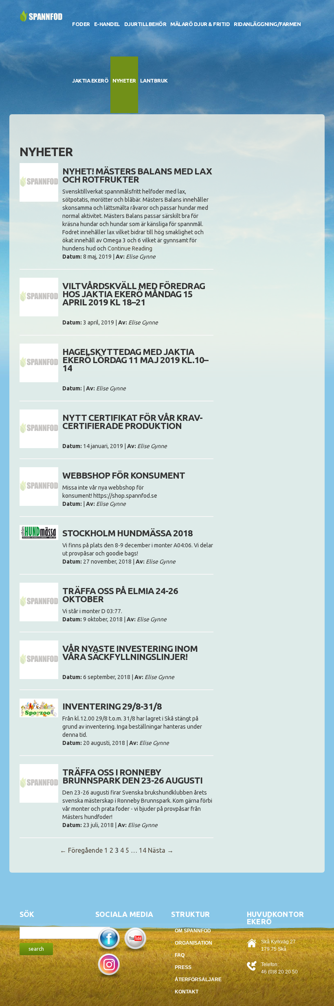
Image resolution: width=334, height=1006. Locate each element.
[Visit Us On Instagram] (108, 965)
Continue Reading (130, 248)
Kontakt (186, 992)
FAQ (180, 955)
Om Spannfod (193, 931)
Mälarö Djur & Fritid (200, 24)
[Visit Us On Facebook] (108, 939)
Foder (81, 24)
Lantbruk (154, 80)
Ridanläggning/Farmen (267, 24)
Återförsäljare (198, 979)
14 (142, 850)
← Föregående (81, 850)
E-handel (107, 24)
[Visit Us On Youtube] (135, 939)
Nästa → (161, 850)
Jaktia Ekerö (90, 80)
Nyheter (124, 80)
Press (183, 967)
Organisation (193, 943)
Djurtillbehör (145, 24)
